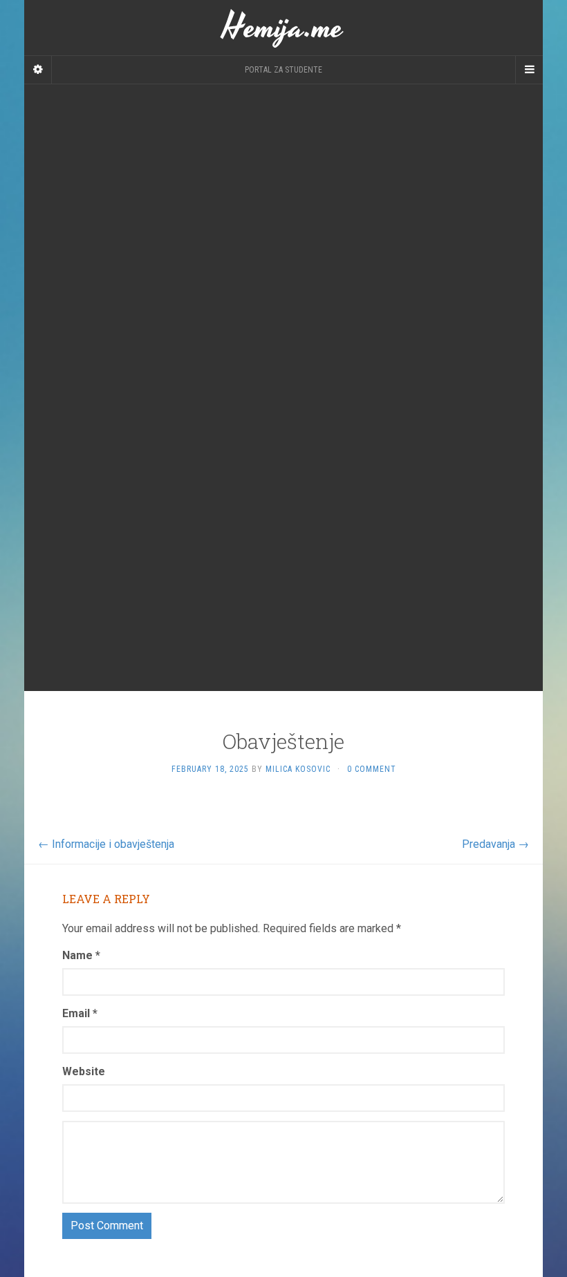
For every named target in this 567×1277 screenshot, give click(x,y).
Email (79, 1013)
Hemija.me (283, 27)
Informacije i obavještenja (106, 844)
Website (83, 1071)
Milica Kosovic (298, 769)
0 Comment (371, 769)
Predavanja (495, 844)
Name (81, 955)
